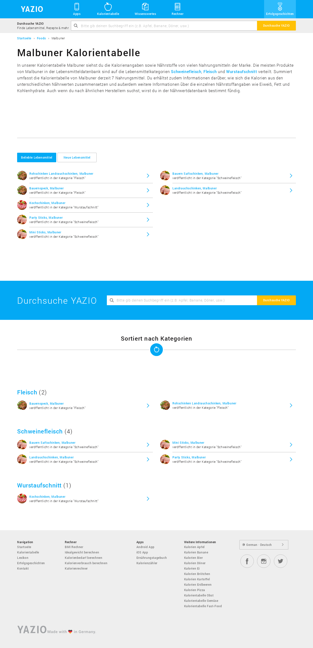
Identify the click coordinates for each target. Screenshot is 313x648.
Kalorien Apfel (194, 547)
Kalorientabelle (108, 14)
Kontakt (23, 568)
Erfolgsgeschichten (280, 14)
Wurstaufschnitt (241, 71)
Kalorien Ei (192, 568)
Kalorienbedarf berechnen (83, 558)
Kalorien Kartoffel (197, 579)
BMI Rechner (74, 547)
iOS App (142, 552)
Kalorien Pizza (194, 590)
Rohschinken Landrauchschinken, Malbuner (61, 173)
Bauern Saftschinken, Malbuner (195, 173)
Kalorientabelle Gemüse (201, 601)
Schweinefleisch (186, 71)
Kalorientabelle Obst (199, 595)
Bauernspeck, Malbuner (46, 188)
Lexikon (22, 558)
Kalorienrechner (76, 568)
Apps (76, 14)
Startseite (24, 547)
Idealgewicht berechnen (82, 552)
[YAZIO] (30, 9)
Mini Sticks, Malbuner (45, 232)
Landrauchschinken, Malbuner (194, 188)
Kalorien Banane (196, 552)
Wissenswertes (145, 14)
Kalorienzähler (146, 563)
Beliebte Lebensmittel (36, 157)
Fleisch (210, 71)
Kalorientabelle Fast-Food (203, 606)
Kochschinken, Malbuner (47, 203)
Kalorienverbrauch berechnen (86, 563)
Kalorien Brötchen (197, 574)
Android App (145, 547)
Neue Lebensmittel (77, 157)
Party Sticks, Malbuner (46, 217)
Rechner (177, 14)
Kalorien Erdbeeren (198, 584)
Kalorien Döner (195, 563)
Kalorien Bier (193, 558)
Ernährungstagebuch (151, 558)
